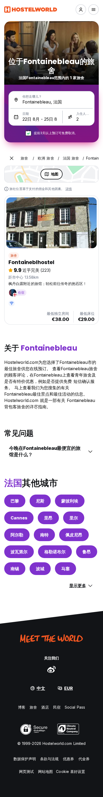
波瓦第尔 (19, 551)
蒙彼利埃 (69, 501)
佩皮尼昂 (73, 534)
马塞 (65, 568)
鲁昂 (86, 551)
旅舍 (14, 255)
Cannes (19, 517)
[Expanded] (11, 158)
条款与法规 (49, 759)
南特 (44, 534)
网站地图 (45, 771)
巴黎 (15, 501)
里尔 (73, 517)
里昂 (48, 517)
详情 (68, 189)
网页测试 (26, 771)
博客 (21, 707)
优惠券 (68, 759)
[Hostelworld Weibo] (51, 669)
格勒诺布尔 (54, 551)
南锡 (15, 568)
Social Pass (75, 707)
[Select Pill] (81, 9)
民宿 (56, 707)
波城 (40, 568)
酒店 (45, 707)
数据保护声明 (24, 759)
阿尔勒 (17, 534)
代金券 (84, 759)
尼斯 (40, 501)
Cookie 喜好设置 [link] (70, 771)
